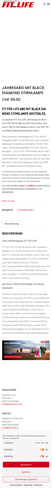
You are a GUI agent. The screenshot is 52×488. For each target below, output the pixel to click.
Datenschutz (28, 485)
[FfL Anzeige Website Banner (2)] (26, 350)
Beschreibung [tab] (12, 223)
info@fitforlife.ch (10, 427)
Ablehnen (26, 472)
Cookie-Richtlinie (15, 485)
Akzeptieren (26, 464)
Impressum (38, 485)
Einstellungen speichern (26, 479)
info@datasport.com (12, 404)
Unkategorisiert (26, 209)
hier (31, 186)
